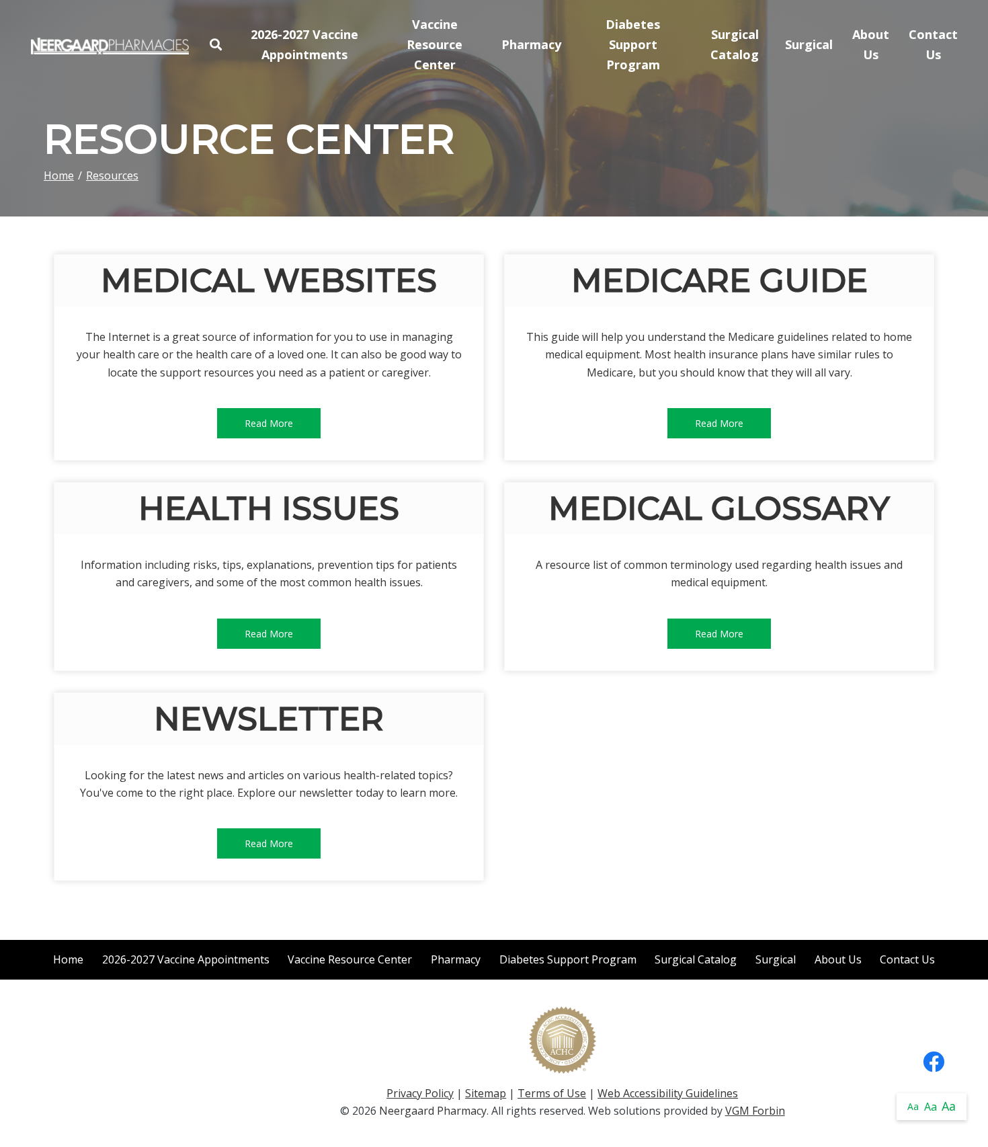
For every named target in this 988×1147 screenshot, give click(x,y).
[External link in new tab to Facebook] (933, 1062)
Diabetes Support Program (633, 44)
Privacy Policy (420, 1093)
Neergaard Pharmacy (433, 1110)
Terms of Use (552, 1093)
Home (59, 175)
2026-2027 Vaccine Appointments (304, 44)
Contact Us (933, 44)
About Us (870, 44)
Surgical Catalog (734, 44)
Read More (269, 423)
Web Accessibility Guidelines (668, 1093)
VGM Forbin (755, 1110)
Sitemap (485, 1093)
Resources (112, 175)
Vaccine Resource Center (434, 44)
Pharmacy (531, 44)
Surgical (809, 44)
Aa (913, 1106)
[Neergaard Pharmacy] (110, 44)
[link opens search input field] (215, 45)
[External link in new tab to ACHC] (562, 1038)
